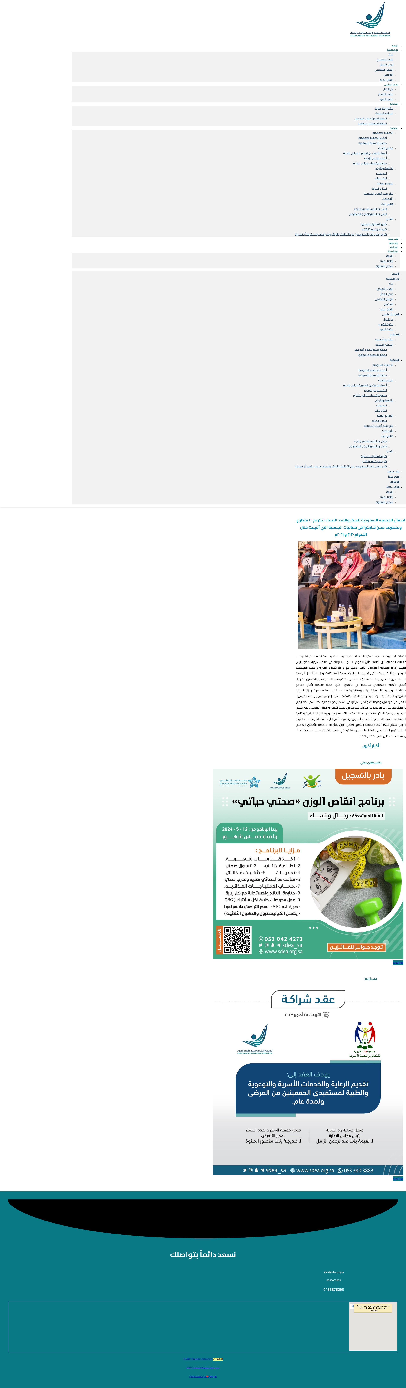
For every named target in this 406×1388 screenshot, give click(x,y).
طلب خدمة (394, 471)
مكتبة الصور (386, 99)
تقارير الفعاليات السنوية (374, 224)
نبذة (391, 54)
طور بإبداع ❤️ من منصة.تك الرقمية (203, 1376)
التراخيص (388, 74)
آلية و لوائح (381, 178)
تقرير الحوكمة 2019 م (374, 229)
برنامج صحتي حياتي (370, 762)
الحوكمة (394, 128)
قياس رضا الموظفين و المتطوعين (368, 213)
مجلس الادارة (385, 148)
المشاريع (394, 104)
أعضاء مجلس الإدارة (375, 158)
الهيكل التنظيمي (384, 69)
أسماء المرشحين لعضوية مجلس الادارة (365, 153)
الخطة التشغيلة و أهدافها (372, 123)
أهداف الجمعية (384, 113)
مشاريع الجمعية (384, 108)
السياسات (381, 173)
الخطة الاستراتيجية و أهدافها (371, 118)
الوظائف (395, 481)
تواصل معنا (393, 251)
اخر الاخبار (388, 89)
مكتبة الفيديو (385, 94)
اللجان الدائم (386, 309)
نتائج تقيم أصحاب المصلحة (378, 193)
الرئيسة (396, 273)
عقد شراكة (370, 978)
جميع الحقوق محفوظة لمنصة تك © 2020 (203, 1368)
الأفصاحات (387, 198)
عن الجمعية (392, 50)
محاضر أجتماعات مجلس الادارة (370, 163)
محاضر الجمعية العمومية (372, 142)
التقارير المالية (379, 188)
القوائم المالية (385, 183)
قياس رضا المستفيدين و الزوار (370, 208)
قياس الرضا (387, 203)
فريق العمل (386, 64)
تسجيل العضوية (384, 265)
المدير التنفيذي (385, 59)
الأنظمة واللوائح (384, 168)
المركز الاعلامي (391, 84)
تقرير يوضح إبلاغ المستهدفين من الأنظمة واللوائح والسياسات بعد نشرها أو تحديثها (341, 234)
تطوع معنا (394, 476)
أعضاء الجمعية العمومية (373, 137)
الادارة (389, 255)
